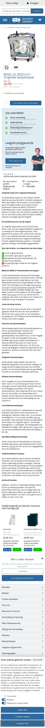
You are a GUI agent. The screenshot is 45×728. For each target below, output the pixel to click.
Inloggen (34, 3)
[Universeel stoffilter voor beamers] (33, 520)
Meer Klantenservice (11, 623)
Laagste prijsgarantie (11, 647)
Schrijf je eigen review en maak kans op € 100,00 (20, 176)
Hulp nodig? (12, 3)
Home (4, 27)
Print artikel (30, 186)
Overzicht (38, 660)
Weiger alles (22, 710)
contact (14, 294)
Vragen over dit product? (9, 187)
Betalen (5, 593)
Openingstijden (9, 653)
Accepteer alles (22, 723)
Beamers (6, 635)
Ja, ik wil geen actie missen (22, 578)
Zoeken (37, 11)
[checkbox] (8, 696)
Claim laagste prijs (16, 161)
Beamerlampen (9, 641)
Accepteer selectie (22, 716)
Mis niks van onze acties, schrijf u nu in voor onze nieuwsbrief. (22, 565)
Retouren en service (11, 611)
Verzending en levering (12, 617)
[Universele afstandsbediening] (12, 520)
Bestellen (6, 587)
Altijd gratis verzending (12, 629)
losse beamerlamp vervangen (23, 287)
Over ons (6, 605)
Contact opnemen (10, 599)
